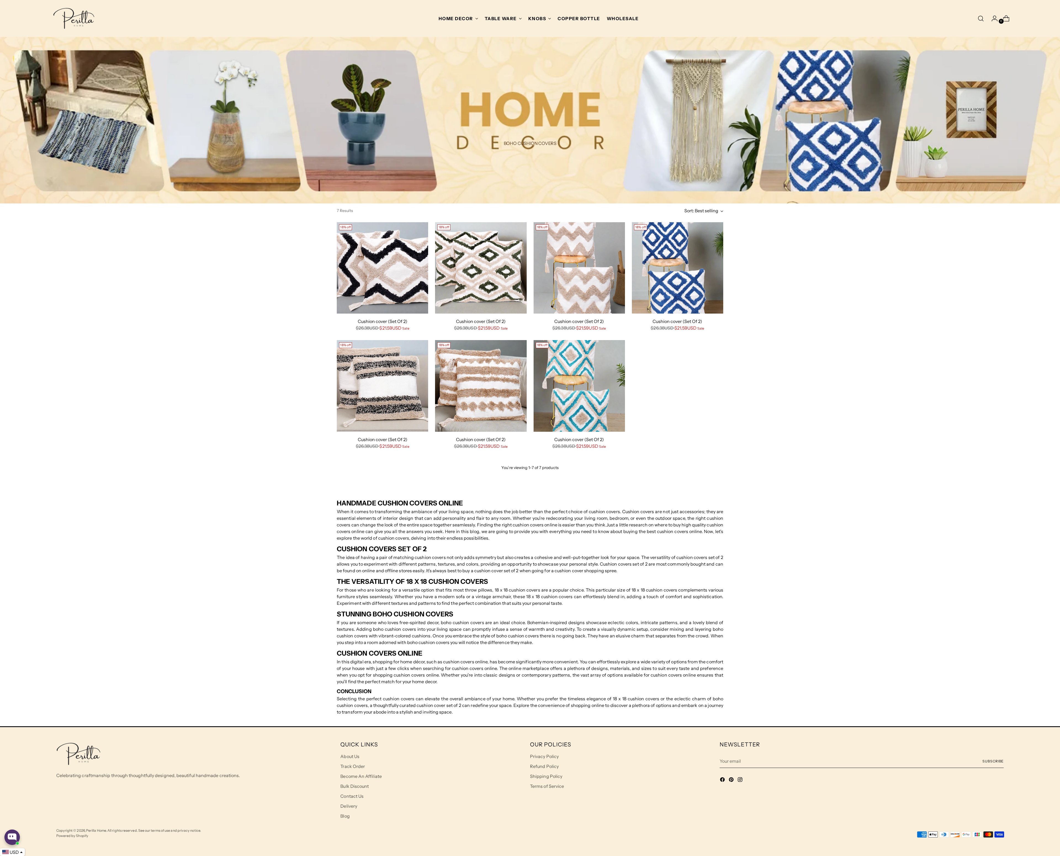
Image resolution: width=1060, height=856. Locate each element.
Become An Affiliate (361, 776)
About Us (349, 756)
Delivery (348, 806)
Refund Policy (544, 766)
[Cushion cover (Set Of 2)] (382, 268)
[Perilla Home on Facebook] (723, 780)
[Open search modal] (980, 18)
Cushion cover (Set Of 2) (382, 321)
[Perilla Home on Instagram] (740, 780)
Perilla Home (96, 830)
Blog (344, 816)
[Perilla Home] (73, 18)
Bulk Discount (354, 786)
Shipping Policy (546, 776)
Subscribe (993, 761)
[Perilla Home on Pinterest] (731, 780)
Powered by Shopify (72, 836)
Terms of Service (547, 786)
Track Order (352, 766)
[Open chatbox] (12, 837)
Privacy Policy (544, 756)
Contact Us (352, 796)
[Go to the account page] (992, 18)
